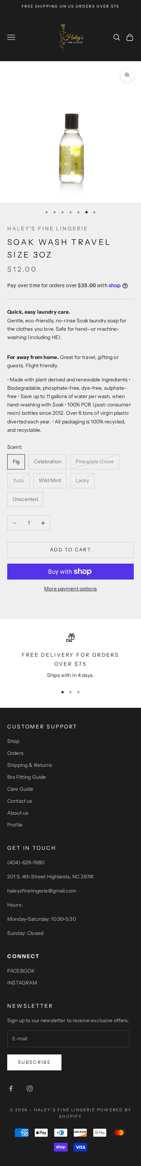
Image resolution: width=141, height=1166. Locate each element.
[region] (70, 656)
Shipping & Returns (29, 765)
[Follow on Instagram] (29, 1088)
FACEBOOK (21, 971)
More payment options (70, 588)
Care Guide (20, 789)
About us (17, 813)
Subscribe (34, 1062)
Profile (14, 825)
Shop (13, 741)
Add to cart (70, 549)
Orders (15, 753)
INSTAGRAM (22, 982)
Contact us (19, 801)
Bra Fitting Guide (26, 777)
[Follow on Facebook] (10, 1088)
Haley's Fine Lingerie (47, 228)
